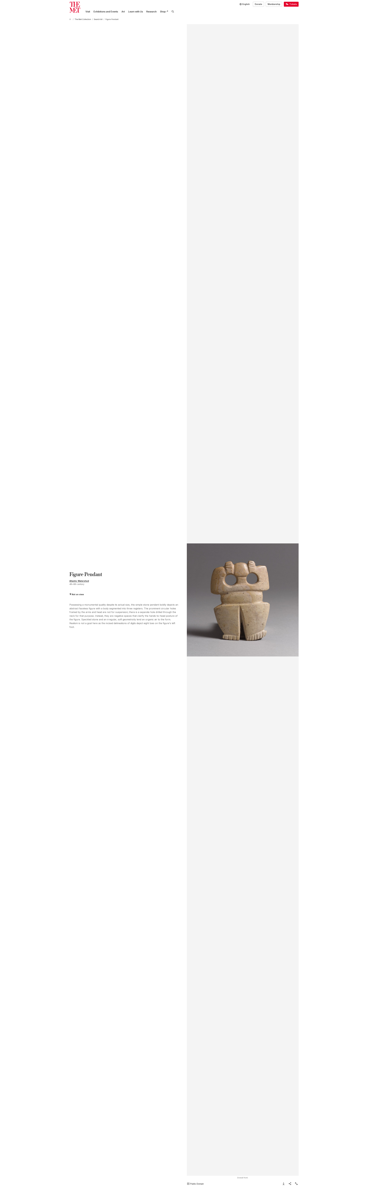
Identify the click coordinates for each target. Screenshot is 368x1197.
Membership (274, 4)
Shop (163, 11)
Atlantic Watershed (79, 581)
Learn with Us (135, 11)
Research (151, 11)
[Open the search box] (173, 11)
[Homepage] (74, 7)
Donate (258, 4)
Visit (87, 11)
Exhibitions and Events (106, 11)
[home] (70, 19)
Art (123, 11)
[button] (243, 599)
